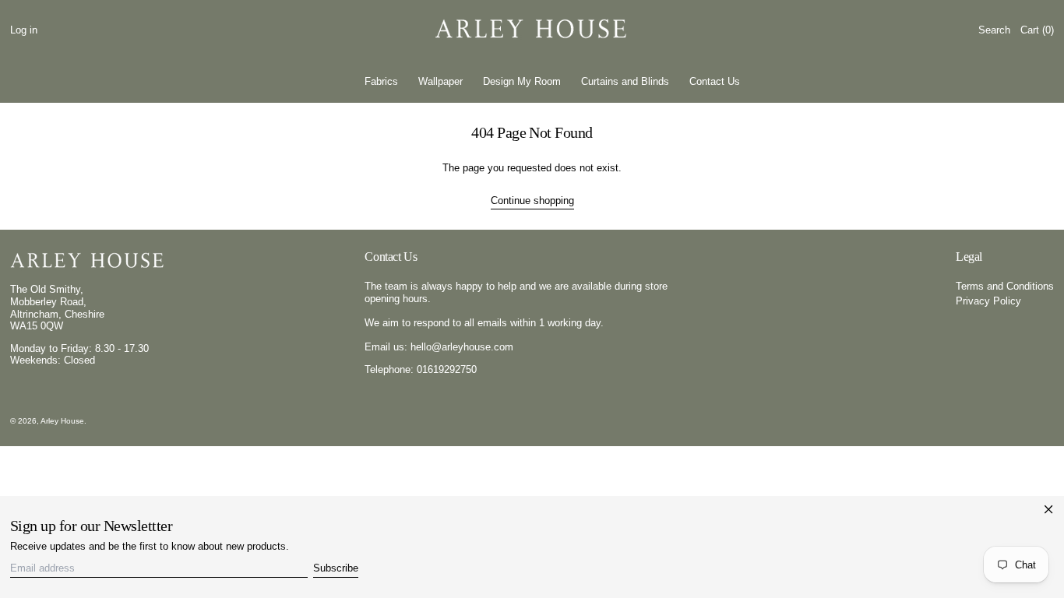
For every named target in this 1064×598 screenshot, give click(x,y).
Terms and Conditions (1005, 286)
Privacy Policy (988, 301)
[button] (994, 30)
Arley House (62, 421)
